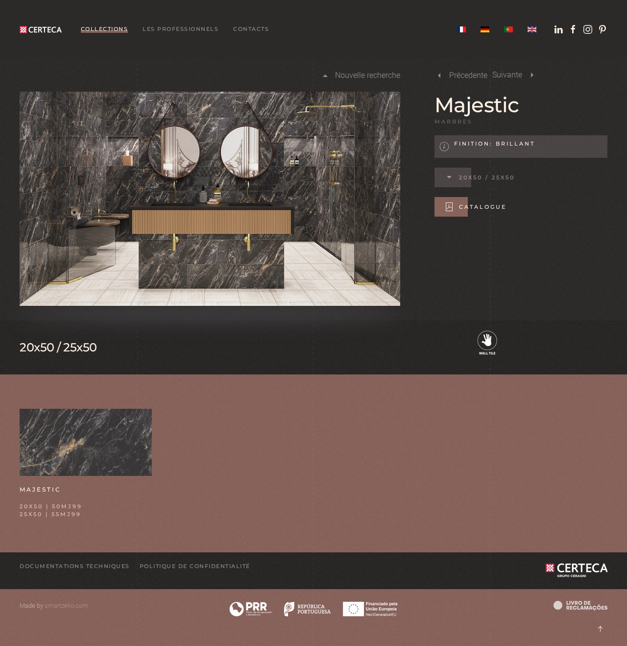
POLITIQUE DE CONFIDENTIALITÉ (195, 566)
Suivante (507, 74)
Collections (104, 28)
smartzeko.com (66, 605)
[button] (86, 441)
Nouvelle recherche (367, 75)
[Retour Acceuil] (43, 29)
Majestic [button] (40, 489)
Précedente (468, 75)
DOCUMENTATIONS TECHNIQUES (75, 566)
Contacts (251, 28)
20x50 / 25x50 (487, 177)
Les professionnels (180, 28)
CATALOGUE (482, 206)
